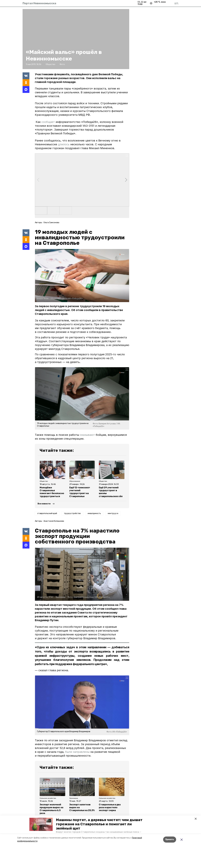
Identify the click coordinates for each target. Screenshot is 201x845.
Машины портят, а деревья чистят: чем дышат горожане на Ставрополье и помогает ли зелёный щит (99, 824)
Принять (169, 839)
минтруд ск (113, 513)
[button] (41, 824)
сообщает (48, 122)
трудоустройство (72, 513)
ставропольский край (47, 513)
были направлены (77, 751)
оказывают (87, 434)
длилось (63, 144)
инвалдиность (94, 513)
